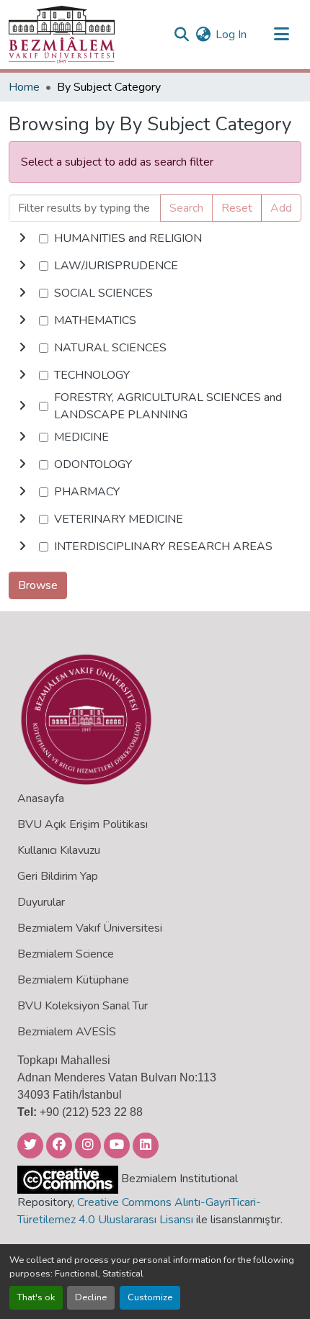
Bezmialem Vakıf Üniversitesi (89, 928)
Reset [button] (236, 208)
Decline (91, 1297)
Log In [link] (231, 34)
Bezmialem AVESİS (66, 1031)
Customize (150, 1297)
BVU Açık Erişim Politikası (82, 824)
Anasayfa (40, 798)
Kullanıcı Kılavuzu (58, 850)
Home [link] (24, 87)
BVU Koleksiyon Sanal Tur (82, 1006)
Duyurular (41, 902)
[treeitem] (155, 265)
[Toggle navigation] (281, 34)
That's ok (36, 1297)
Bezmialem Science (65, 954)
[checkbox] (43, 238)
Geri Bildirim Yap (57, 876)
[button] (62, 34)
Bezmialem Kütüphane (73, 980)
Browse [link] (38, 585)
